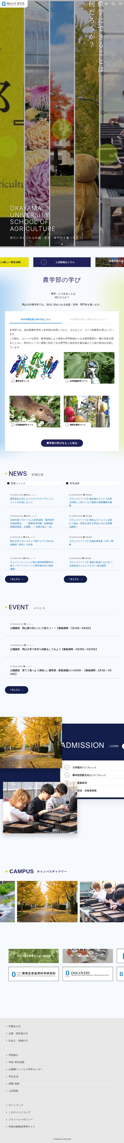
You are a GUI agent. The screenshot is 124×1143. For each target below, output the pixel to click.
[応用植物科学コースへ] (89, 366)
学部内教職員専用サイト (22, 1126)
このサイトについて (19, 1112)
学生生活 (13, 1076)
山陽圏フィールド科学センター (25, 1069)
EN (106, 3)
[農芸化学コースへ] (35, 366)
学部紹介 (13, 1055)
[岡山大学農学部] (13, 3)
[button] (57, 244)
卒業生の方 (15, 1026)
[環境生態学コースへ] (89, 410)
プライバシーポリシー (21, 1119)
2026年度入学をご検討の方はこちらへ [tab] (88, 319)
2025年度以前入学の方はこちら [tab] (36, 319)
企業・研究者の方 (18, 1033)
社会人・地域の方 (18, 1040)
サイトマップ (16, 1105)
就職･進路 (14, 1083)
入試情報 (13, 1091)
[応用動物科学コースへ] (35, 410)
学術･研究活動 (16, 1062)
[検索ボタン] (113, 4)
